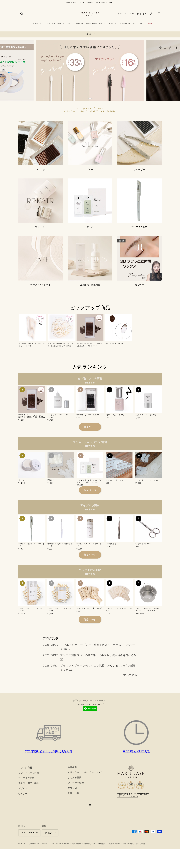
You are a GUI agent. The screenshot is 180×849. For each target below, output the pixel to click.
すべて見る (130, 675)
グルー (90, 169)
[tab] (88, 98)
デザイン (23, 788)
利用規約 (102, 844)
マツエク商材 (25, 767)
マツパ (90, 227)
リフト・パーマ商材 (28, 772)
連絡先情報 (76, 844)
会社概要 (72, 767)
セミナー (139, 284)
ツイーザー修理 (76, 782)
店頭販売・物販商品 (90, 284)
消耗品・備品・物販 (28, 783)
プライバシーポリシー (60, 844)
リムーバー (40, 227)
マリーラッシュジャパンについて (85, 772)
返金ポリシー (89, 844)
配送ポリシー (114, 844)
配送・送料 (73, 793)
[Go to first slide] (176, 70)
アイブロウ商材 (139, 227)
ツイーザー (139, 169)
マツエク (40, 169)
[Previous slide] (3, 70)
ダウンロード (75, 787)
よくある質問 (75, 777)
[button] (21, 13)
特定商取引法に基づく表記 (134, 844)
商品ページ (90, 426)
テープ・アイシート (40, 284)
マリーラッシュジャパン (37, 844)
